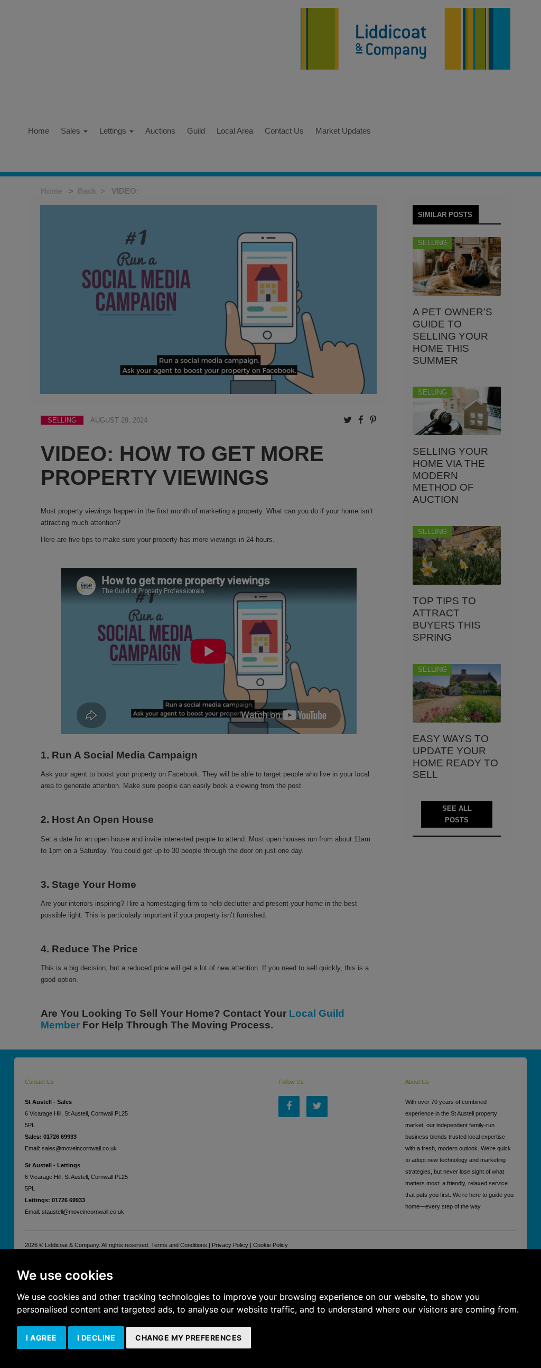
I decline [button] (96, 1337)
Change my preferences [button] (188, 1337)
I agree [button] (41, 1337)
